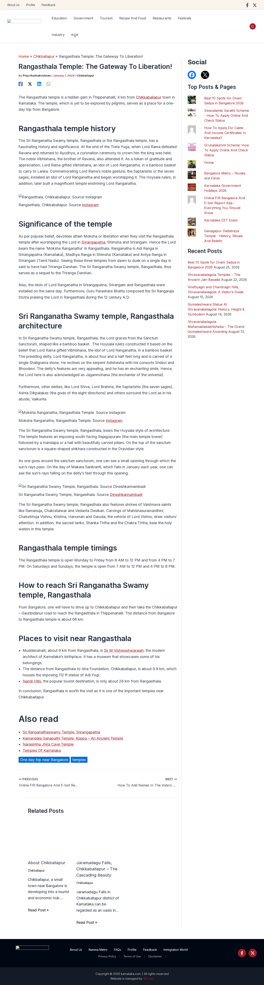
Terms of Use (132, 956)
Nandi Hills (32, 681)
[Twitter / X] (255, 5)
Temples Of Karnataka (42, 750)
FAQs (117, 949)
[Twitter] (253, 953)
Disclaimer (155, 956)
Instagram (90, 205)
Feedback (48, 5)
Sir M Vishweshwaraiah (124, 650)
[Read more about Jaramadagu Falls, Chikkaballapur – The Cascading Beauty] (98, 839)
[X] (30, 83)
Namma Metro (98, 949)
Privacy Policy (107, 956)
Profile (30, 5)
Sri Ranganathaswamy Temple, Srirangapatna (61, 732)
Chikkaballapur (148, 97)
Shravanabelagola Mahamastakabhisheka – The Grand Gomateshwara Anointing (216, 327)
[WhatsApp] (48, 83)
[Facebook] (247, 5)
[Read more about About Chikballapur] (49, 839)
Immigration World (176, 949)
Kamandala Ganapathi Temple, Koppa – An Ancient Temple (73, 738)
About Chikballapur (46, 862)
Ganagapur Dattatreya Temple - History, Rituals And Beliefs (223, 236)
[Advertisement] (218, 552)
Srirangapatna (93, 242)
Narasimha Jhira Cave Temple (48, 744)
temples (79, 760)
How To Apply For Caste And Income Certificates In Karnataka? (225, 133)
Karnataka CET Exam (221, 220)
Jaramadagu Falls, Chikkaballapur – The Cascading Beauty (97, 869)
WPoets (148, 978)
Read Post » (38, 910)
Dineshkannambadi (126, 494)
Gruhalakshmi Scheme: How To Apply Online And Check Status (226, 150)
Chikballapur (85, 75)
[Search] (253, 26)
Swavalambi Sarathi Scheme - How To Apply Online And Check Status (226, 115)
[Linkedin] (39, 83)
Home (209, 162)
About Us (13, 5)
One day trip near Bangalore (44, 760)
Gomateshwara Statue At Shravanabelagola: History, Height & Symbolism (216, 309)
